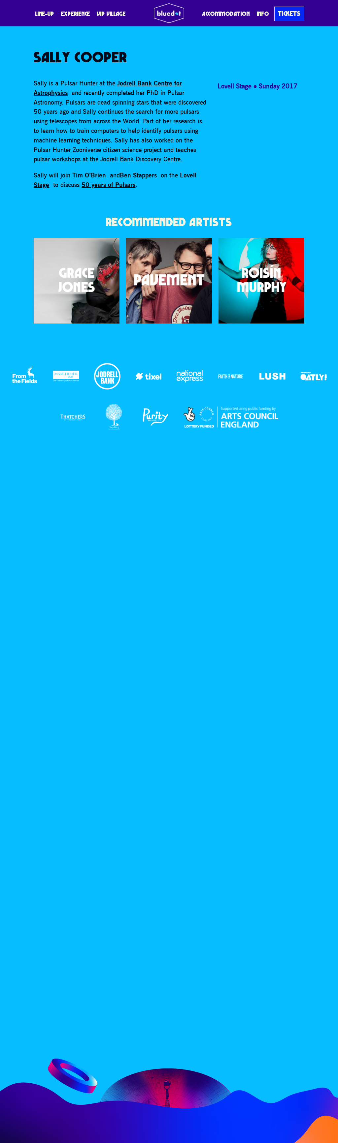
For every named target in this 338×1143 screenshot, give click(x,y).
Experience (75, 14)
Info (263, 14)
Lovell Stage (235, 86)
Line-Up (44, 14)
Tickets (289, 13)
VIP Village (111, 14)
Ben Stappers (138, 175)
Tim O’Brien (89, 175)
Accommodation (226, 14)
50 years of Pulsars (108, 185)
